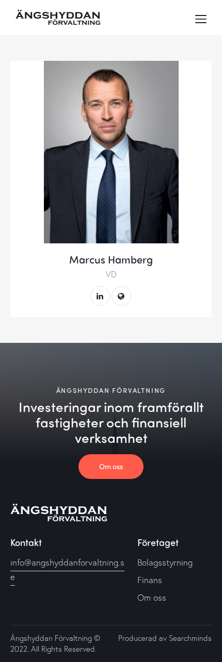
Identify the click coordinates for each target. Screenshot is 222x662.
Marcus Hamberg (111, 259)
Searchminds (190, 638)
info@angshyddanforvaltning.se (67, 569)
